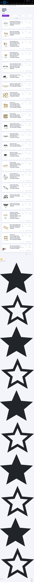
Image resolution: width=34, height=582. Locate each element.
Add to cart (28, 27)
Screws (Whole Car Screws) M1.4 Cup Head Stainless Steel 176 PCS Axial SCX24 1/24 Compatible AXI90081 (15, 176)
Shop (14, 3)
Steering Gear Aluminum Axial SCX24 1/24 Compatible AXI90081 (15, 76)
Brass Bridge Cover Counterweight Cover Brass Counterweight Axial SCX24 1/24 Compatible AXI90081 (14, 55)
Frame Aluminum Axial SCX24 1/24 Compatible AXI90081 (15, 196)
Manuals (17, 3)
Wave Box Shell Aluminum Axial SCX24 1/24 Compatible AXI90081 (15, 145)
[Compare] (20, 27)
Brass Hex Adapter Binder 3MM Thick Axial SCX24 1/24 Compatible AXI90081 (15, 85)
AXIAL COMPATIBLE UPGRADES (11, 5)
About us (27, 3)
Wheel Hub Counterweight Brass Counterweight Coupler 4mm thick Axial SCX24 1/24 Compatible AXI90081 (15, 105)
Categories (5, 15)
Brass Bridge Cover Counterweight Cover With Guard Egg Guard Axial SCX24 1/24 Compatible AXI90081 (15, 44)
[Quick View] (23, 27)
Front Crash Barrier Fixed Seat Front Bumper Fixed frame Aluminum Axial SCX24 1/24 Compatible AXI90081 (15, 66)
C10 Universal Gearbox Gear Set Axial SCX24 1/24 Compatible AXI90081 (15, 247)
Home (11, 3)
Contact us (23, 3)
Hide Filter (16, 18)
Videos (20, 3)
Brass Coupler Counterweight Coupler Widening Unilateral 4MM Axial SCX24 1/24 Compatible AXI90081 (15, 165)
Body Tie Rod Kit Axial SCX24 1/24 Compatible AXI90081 (15, 204)
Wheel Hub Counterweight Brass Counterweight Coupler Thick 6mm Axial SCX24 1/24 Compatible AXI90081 (15, 237)
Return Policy (31, 3)
